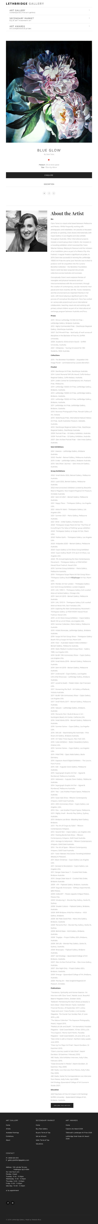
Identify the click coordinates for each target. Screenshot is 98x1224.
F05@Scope (75, 578)
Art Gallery (22, 11)
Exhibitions (10, 1136)
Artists (8, 1129)
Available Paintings (12, 1132)
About (8, 1140)
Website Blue (36, 1220)
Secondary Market (22, 19)
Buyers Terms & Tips (43, 1132)
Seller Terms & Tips (42, 1140)
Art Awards (20, 27)
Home (8, 1125)
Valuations (39, 1144)
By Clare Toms (49, 154)
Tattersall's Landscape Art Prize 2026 (79, 1132)
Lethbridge (25, 3)
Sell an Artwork (41, 1136)
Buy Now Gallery (42, 1129)
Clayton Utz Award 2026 (74, 1129)
